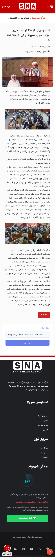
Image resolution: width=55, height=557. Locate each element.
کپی (25, 342)
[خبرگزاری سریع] (27, 6)
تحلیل (46, 420)
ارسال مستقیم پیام (27, 518)
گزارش (45, 430)
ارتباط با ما (44, 448)
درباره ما (45, 457)
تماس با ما (44, 452)
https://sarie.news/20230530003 (26, 335)
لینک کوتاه (44, 315)
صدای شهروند (43, 425)
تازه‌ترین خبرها (43, 415)
